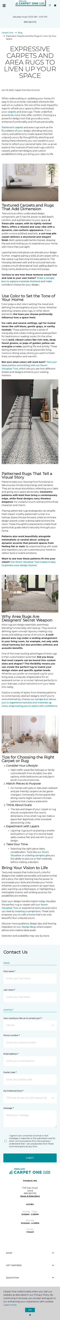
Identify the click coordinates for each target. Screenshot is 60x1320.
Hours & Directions (30, 1196)
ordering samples (35, 855)
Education (12, 1277)
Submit (30, 1158)
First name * (9, 971)
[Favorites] (49, 6)
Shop (9, 1253)
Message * (8, 1108)
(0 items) (55, 5)
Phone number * (11, 1035)
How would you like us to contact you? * (22, 1018)
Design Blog (28, 927)
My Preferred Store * (13, 1091)
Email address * (10, 1054)
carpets (12, 111)
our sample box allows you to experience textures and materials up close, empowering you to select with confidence (29, 702)
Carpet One (7, 32)
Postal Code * (9, 1072)
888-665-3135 (30, 22)
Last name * (9, 990)
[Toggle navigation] (4, 5)
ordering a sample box (28, 911)
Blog (20, 32)
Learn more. (10, 1305)
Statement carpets (12, 127)
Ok (29, 1310)
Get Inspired (13, 1265)
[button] (44, 6)
